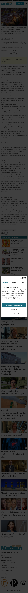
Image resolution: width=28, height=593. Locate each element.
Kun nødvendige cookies (14, 314)
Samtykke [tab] (5, 282)
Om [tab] (23, 282)
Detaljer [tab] (14, 282)
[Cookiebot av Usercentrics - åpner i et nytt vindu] (20, 278)
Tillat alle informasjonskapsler (14, 305)
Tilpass (13, 309)
